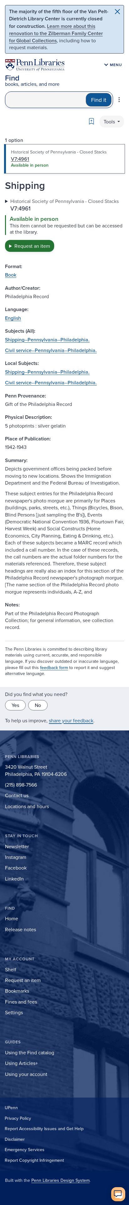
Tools (110, 121)
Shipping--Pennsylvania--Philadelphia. (47, 339)
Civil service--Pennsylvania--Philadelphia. (51, 350)
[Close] (117, 11)
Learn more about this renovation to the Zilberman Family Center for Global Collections (56, 33)
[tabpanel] (64, 225)
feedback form (54, 667)
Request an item (32, 245)
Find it (98, 100)
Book (10, 274)
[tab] (64, 159)
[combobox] (45, 99)
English (13, 317)
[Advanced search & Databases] (119, 99)
